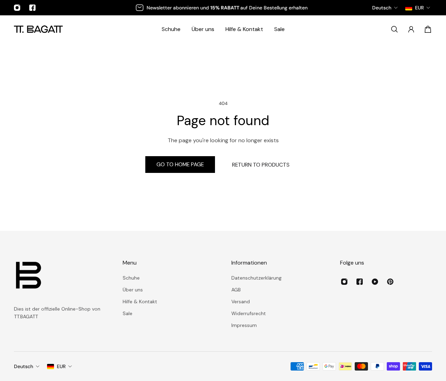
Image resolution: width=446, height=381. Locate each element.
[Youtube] (375, 281)
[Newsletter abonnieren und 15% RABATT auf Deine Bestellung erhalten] (222, 7)
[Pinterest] (390, 281)
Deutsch (23, 366)
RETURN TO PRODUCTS (261, 164)
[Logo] (38, 29)
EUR (61, 366)
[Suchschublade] (394, 29)
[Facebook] (32, 7)
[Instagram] (17, 7)
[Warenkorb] (428, 29)
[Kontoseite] (411, 29)
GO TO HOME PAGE (180, 164)
